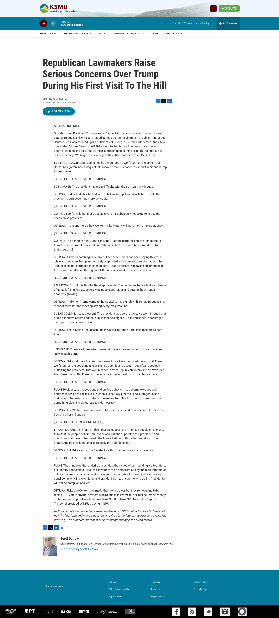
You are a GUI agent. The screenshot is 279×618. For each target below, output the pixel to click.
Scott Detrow (60, 99)
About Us (155, 589)
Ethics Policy (200, 589)
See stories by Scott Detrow (79, 549)
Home (42, 33)
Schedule (155, 582)
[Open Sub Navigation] (59, 33)
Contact (112, 582)
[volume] (53, 23)
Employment (157, 596)
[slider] (58, 23)
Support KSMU (115, 596)
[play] (43, 23)
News (53, 33)
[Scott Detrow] (50, 546)
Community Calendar (127, 33)
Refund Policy (201, 582)
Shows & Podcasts (76, 33)
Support (101, 33)
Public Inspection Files (119, 589)
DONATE (230, 8)
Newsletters (173, 33)
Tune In (153, 33)
